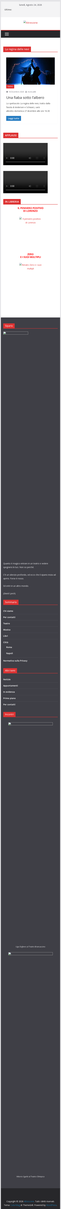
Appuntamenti (10, 685)
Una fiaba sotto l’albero (25, 97)
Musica (6, 629)
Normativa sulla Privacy (15, 660)
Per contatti (9, 617)
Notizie (7, 679)
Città (5, 642)
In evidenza (9, 691)
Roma (9, 647)
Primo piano (9, 698)
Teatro (10, 86)
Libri (5, 635)
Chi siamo (8, 611)
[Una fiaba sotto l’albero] (30, 70)
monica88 (32, 92)
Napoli (9, 653)
